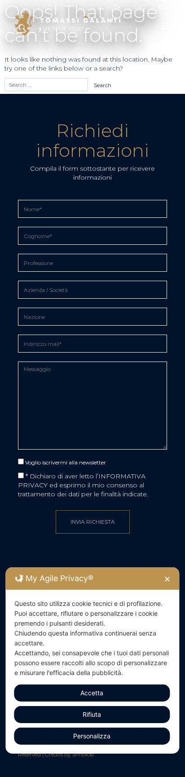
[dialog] (92, 660)
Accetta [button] (91, 693)
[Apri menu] (165, 26)
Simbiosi (83, 754)
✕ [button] (167, 579)
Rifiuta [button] (92, 714)
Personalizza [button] (91, 736)
